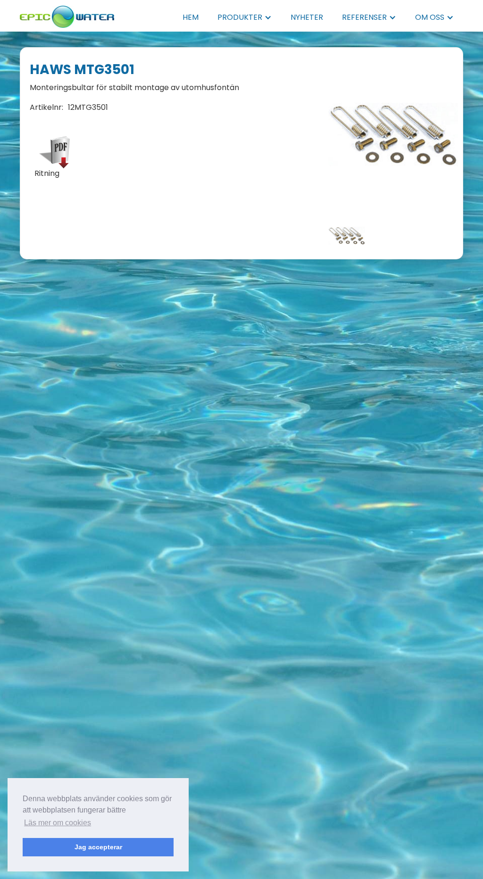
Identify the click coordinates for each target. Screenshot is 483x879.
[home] (67, 14)
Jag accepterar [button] (98, 847)
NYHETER (307, 17)
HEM (191, 17)
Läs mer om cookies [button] (57, 823)
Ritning (46, 173)
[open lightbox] (393, 134)
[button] (244, 17)
